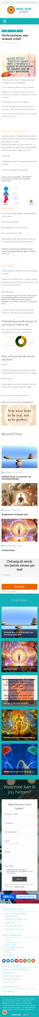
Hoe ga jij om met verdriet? (14, 929)
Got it (25, 1015)
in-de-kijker (12, 31)
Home (4, 31)
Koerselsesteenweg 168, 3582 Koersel (15, 969)
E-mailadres (6, 575)
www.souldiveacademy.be (11, 979)
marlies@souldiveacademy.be (26, 2)
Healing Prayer (10, 922)
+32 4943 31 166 (8, 2)
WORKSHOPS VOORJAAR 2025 (15, 919)
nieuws (20, 31)
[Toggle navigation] (5, 21)
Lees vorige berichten (9, 591)
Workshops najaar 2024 (13, 926)
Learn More (16, 1015)
